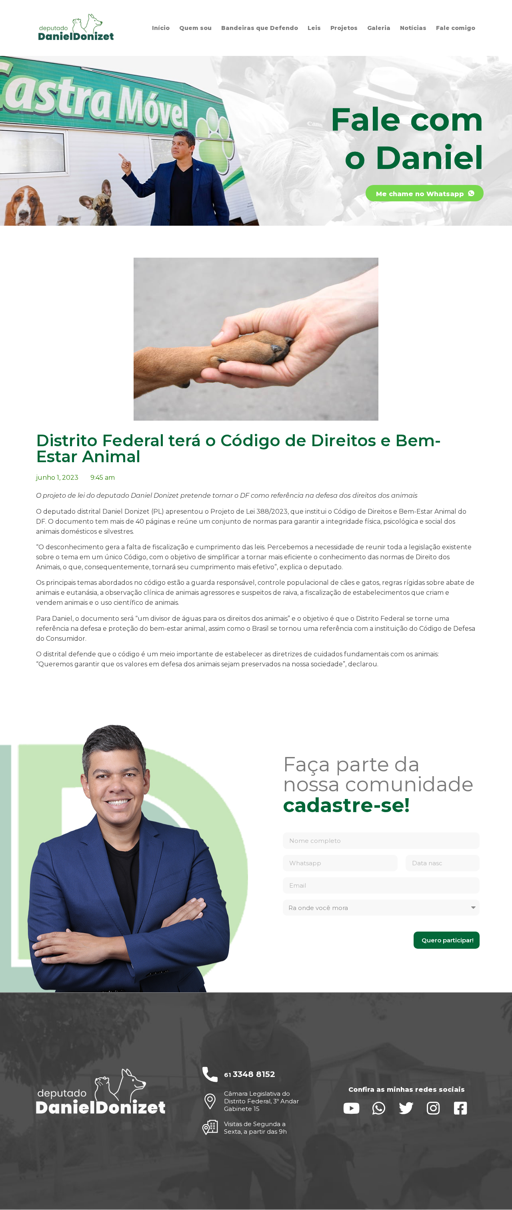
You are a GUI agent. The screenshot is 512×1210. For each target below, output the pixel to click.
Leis (314, 28)
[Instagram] (433, 1108)
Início (161, 28)
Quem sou (195, 28)
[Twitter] (406, 1108)
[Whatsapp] (379, 1108)
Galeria (378, 28)
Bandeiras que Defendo (259, 28)
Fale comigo (455, 28)
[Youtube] (351, 1108)
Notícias (413, 28)
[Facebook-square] (460, 1108)
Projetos (344, 28)
